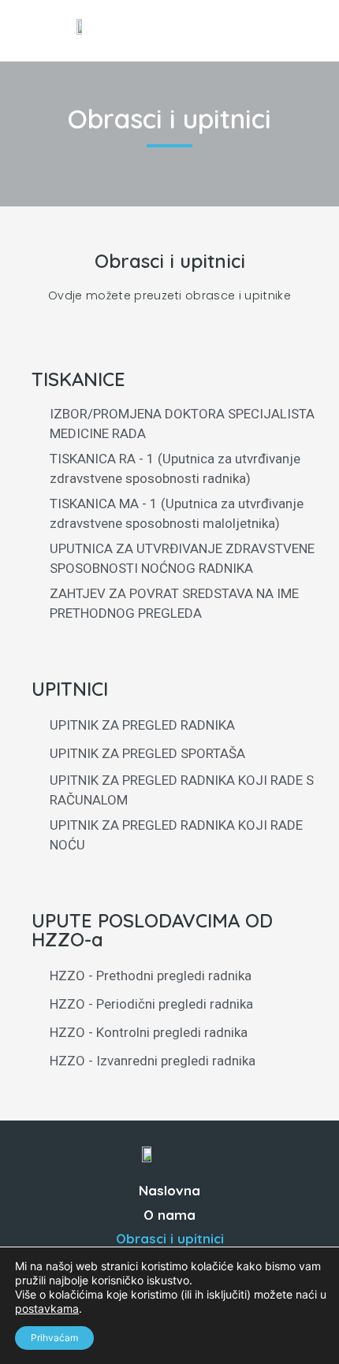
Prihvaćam (54, 1338)
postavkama (47, 1308)
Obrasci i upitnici (170, 1238)
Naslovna (169, 1190)
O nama (169, 1214)
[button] (295, 31)
